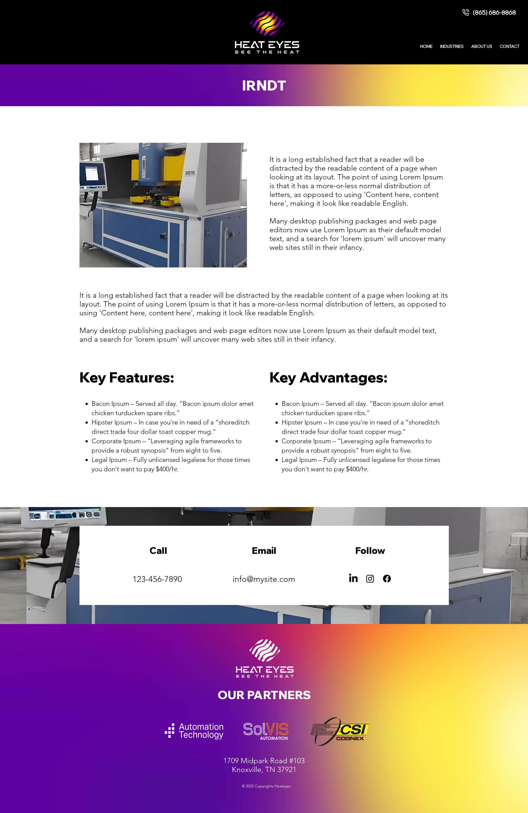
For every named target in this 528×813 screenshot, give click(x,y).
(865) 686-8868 (494, 12)
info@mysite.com (264, 579)
